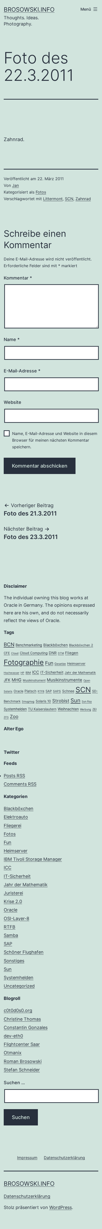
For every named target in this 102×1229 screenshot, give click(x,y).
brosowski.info (29, 9)
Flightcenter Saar (22, 1044)
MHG (17, 679)
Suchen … (14, 1082)
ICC (35, 672)
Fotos (41, 192)
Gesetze (60, 664)
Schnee (68, 691)
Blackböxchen (55, 645)
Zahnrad (83, 198)
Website (12, 402)
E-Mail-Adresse (22, 370)
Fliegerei (12, 825)
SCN (69, 198)
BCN (9, 644)
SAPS (57, 691)
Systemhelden (15, 709)
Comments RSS (20, 784)
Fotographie (24, 662)
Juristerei (13, 893)
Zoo (14, 716)
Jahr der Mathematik (80, 672)
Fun (49, 663)
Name (12, 339)
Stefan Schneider (22, 1069)
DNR (53, 653)
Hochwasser (11, 672)
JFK (7, 680)
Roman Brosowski (23, 1061)
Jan (15, 185)
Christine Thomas (22, 1019)
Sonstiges (14, 960)
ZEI (94, 709)
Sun (75, 700)
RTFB (41, 691)
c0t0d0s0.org (18, 1010)
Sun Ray (87, 701)
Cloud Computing (34, 653)
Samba (11, 935)
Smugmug (28, 701)
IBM (28, 672)
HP (22, 672)
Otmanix (13, 1052)
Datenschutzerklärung (27, 1196)
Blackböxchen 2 (81, 645)
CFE (7, 653)
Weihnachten (68, 709)
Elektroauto (16, 816)
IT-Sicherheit (51, 672)
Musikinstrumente (64, 679)
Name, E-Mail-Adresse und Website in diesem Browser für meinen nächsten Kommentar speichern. (54, 440)
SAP (49, 691)
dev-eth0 (13, 1035)
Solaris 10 (43, 701)
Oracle (18, 691)
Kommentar (18, 277)
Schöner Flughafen (24, 952)
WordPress (60, 1207)
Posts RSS (14, 775)
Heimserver (76, 664)
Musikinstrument (34, 680)
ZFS (6, 717)
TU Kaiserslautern (42, 709)
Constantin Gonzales (26, 1027)
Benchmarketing (29, 645)
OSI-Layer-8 (16, 918)
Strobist (60, 700)
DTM (61, 653)
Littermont (53, 198)
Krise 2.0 (13, 901)
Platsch (30, 691)
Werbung (85, 709)
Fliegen (71, 653)
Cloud (15, 653)
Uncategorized (19, 986)
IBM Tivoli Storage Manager (33, 859)
